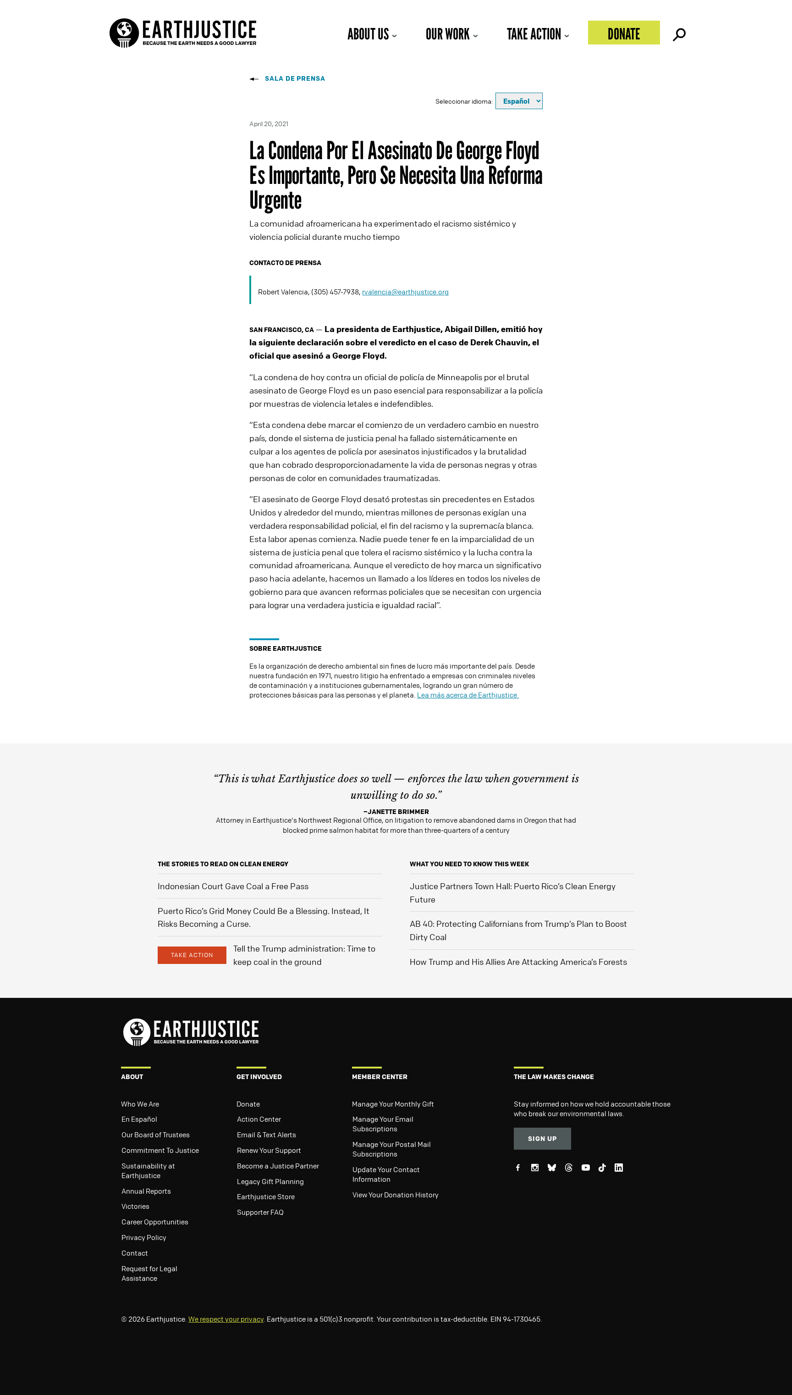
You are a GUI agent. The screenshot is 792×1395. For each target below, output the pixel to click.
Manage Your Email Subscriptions (382, 1123)
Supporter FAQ (260, 1212)
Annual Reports (146, 1191)
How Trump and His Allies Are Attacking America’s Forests (518, 962)
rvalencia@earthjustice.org (405, 291)
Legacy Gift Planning (270, 1181)
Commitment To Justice (160, 1150)
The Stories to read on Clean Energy (223, 863)
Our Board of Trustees (155, 1134)
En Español (139, 1119)
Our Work (448, 33)
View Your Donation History (395, 1194)
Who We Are (140, 1103)
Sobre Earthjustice (285, 648)
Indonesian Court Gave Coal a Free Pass (233, 886)
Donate (624, 33)
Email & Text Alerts (266, 1134)
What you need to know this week (469, 863)
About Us (368, 33)
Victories (135, 1206)
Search (678, 32)
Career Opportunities (154, 1221)
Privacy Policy (143, 1237)
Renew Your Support (269, 1150)
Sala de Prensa (295, 78)
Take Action (534, 33)
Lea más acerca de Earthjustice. (468, 694)
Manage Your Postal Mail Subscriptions (391, 1149)
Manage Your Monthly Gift (393, 1103)
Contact (134, 1252)
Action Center (259, 1119)
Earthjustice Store (266, 1196)
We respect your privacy (226, 1318)
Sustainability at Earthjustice (148, 1170)
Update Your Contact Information (386, 1174)
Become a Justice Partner (278, 1165)
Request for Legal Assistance (149, 1273)
